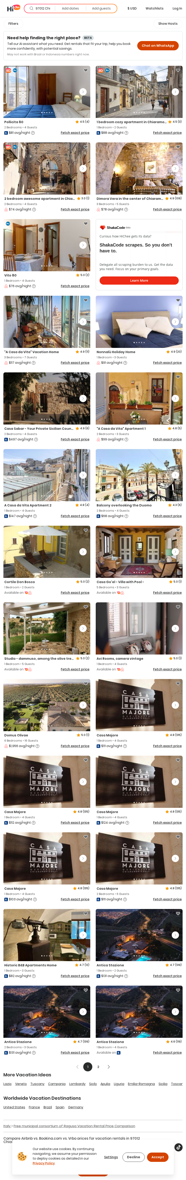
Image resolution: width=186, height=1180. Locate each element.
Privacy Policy (44, 1163)
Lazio (7, 1084)
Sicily (93, 1084)
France (34, 1107)
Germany (75, 1107)
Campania (57, 1084)
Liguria (119, 1084)
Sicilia (163, 1084)
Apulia (105, 1084)
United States (14, 1107)
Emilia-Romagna (141, 1084)
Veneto (21, 1084)
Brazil (48, 1107)
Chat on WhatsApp (158, 45)
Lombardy (77, 1084)
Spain (60, 1107)
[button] (132, 8)
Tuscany (37, 1084)
